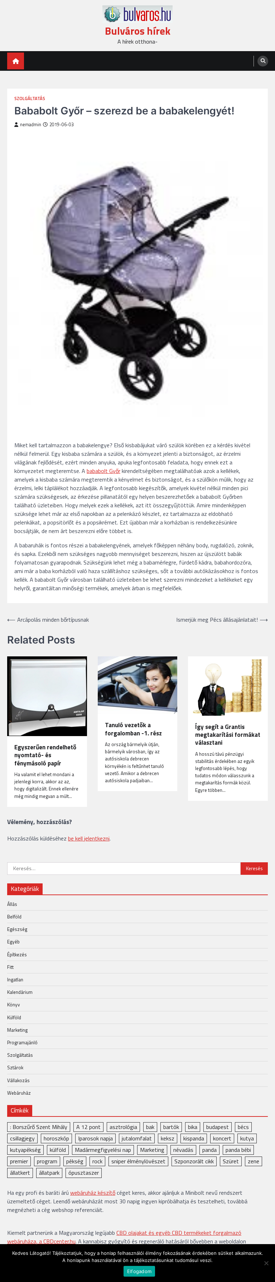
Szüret (231, 1161)
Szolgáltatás (29, 98)
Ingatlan (15, 979)
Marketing (17, 1030)
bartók (171, 1127)
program (47, 1161)
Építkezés (17, 954)
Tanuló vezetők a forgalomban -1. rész (133, 729)
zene (253, 1161)
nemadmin (30, 124)
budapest (217, 1127)
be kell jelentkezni (89, 838)
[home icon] (15, 61)
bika (192, 1127)
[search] (262, 61)
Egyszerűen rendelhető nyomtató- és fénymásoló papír (45, 755)
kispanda (193, 1138)
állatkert (20, 1172)
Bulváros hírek (137, 31)
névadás (183, 1149)
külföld (58, 1149)
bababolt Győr (103, 471)
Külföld (14, 1017)
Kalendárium (20, 992)
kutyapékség (25, 1149)
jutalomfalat (137, 1138)
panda (209, 1149)
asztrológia (123, 1127)
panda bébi (238, 1149)
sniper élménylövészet (138, 1161)
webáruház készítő (92, 1192)
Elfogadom (139, 1271)
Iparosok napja (95, 1138)
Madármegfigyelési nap (103, 1149)
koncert (222, 1138)
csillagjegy (22, 1138)
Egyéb (13, 941)
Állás (12, 904)
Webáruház (19, 1092)
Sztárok (15, 1067)
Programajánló (22, 1042)
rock (97, 1161)
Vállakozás (18, 1080)
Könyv (13, 1004)
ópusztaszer (83, 1172)
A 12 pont (88, 1127)
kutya (247, 1138)
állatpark (49, 1172)
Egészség (17, 929)
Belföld (14, 916)
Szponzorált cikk (194, 1161)
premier (19, 1161)
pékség (74, 1161)
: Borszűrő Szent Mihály (38, 1127)
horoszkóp (56, 1138)
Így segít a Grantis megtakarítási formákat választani (227, 735)
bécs (243, 1127)
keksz (167, 1138)
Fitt (10, 967)
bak (150, 1127)
